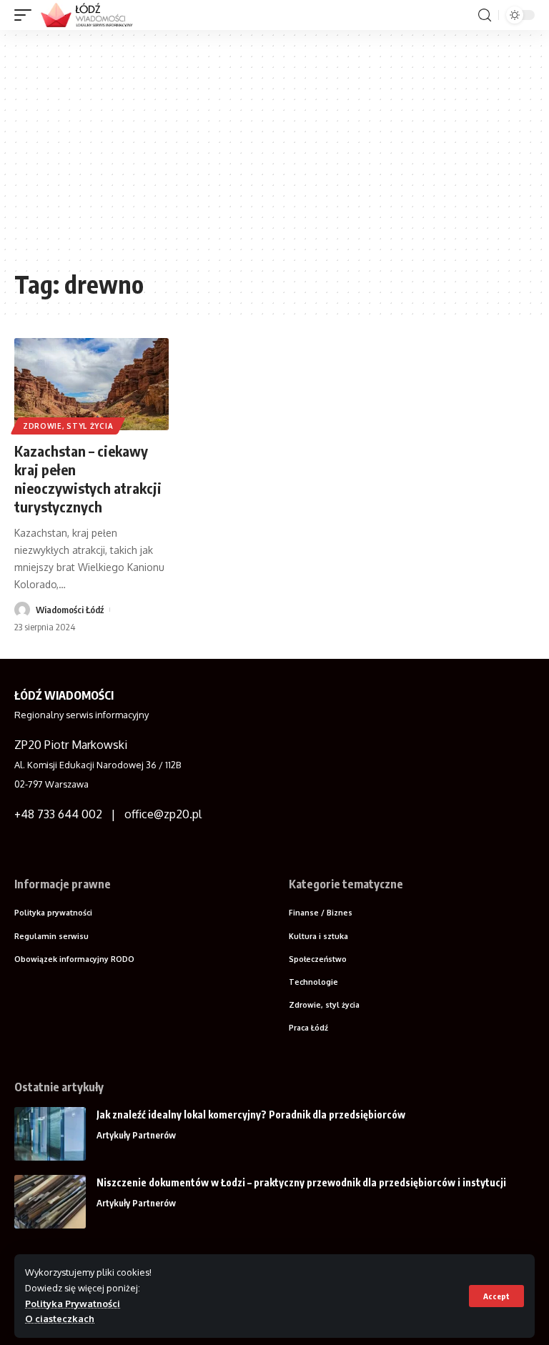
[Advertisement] (274, 155)
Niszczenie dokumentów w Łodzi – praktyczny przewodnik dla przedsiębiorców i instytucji (301, 1182)
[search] (485, 15)
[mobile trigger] (26, 15)
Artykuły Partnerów (136, 1135)
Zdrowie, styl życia (68, 426)
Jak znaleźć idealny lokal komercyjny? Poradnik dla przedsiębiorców (251, 1114)
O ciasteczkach (59, 1318)
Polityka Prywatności (72, 1303)
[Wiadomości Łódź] (91, 15)
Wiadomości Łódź (70, 609)
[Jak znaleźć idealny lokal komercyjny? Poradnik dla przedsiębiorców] (50, 1134)
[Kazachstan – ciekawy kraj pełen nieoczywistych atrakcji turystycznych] (91, 384)
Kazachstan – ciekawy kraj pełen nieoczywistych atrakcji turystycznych (88, 478)
